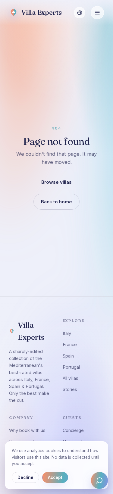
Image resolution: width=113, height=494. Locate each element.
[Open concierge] (99, 480)
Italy (67, 333)
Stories (70, 389)
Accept (55, 477)
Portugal (71, 367)
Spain (68, 355)
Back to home (56, 201)
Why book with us (27, 430)
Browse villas (56, 182)
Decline (25, 477)
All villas (70, 378)
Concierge (73, 430)
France (70, 344)
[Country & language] (79, 12)
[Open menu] (97, 12)
